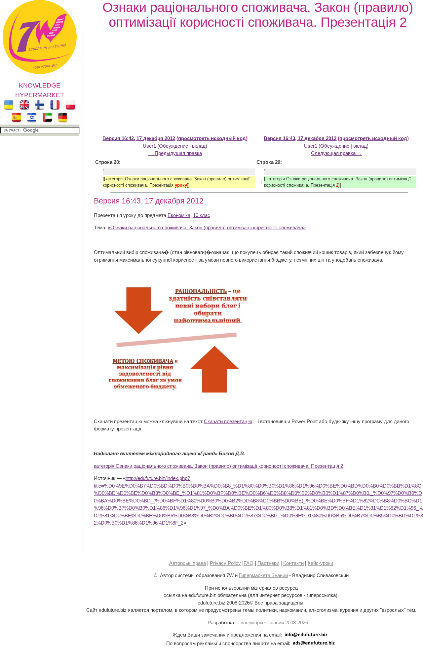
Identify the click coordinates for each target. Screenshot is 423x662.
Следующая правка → (336, 153)
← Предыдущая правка (175, 153)
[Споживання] (176, 396)
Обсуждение (173, 146)
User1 (149, 146)
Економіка (179, 215)
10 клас (201, 215)
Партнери (268, 563)
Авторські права (187, 563)
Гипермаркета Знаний (263, 575)
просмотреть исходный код (212, 138)
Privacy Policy (225, 563)
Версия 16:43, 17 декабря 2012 (300, 138)
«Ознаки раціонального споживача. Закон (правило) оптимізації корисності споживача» (207, 227)
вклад (199, 146)
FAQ (248, 563)
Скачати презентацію (228, 421)
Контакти (293, 563)
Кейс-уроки (320, 563)
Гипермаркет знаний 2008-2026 (273, 622)
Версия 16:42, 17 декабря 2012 (138, 138)
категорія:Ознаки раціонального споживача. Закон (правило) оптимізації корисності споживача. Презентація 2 (218, 466)
